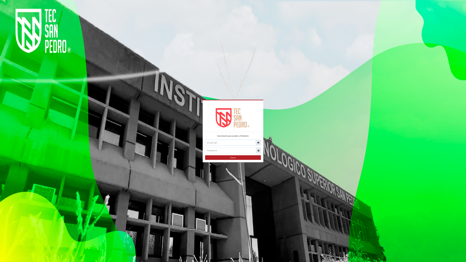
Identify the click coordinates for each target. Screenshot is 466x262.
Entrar (233, 157)
